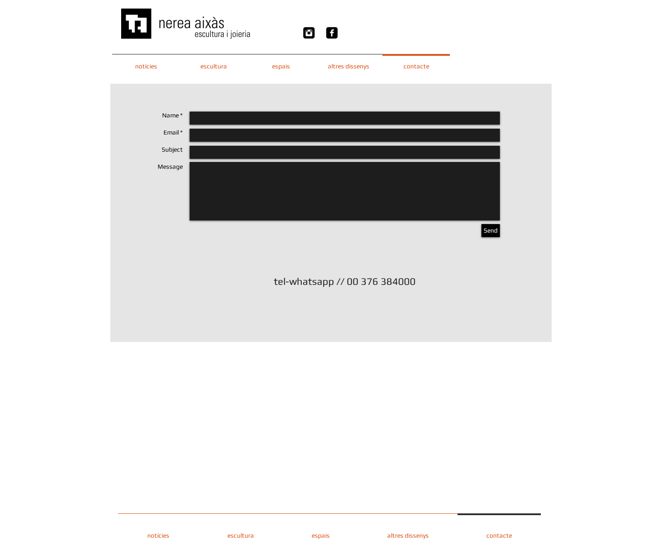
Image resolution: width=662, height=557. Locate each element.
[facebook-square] (332, 33)
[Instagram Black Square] (309, 33)
